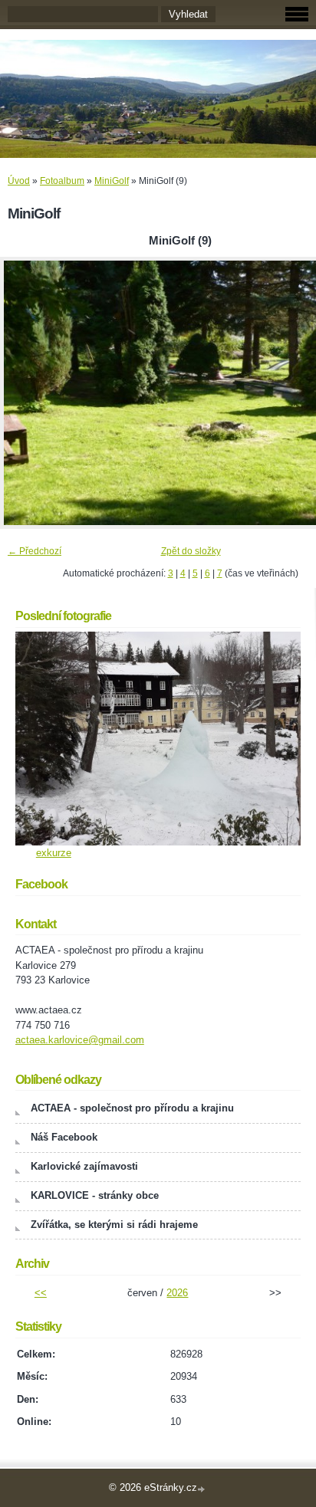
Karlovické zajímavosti (84, 1166)
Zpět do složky (191, 551)
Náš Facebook (64, 1137)
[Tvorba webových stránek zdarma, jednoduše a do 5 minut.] (202, 1489)
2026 (177, 1293)
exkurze (53, 853)
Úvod (19, 181)
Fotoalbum (62, 181)
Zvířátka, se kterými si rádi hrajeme (114, 1224)
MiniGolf (111, 181)
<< (41, 1293)
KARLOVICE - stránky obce (95, 1195)
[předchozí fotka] (25, 393)
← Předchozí (34, 551)
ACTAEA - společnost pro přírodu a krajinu (132, 1108)
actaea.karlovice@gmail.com (79, 1040)
